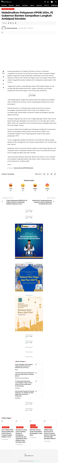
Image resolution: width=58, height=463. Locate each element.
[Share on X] (11, 23)
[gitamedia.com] (6, 2)
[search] (45, 2)
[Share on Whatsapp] (13, 23)
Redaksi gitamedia (12, 28)
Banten (33, 425)
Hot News (17, 388)
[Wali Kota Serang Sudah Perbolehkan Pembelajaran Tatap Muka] (36, 424)
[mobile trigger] (55, 1)
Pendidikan (5, 8)
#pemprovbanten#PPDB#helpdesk (23, 168)
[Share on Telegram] (15, 23)
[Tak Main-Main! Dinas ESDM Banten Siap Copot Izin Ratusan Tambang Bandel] (39, 375)
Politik (11, 8)
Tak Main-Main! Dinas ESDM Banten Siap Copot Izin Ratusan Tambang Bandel (24, 374)
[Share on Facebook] (8, 23)
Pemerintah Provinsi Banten (22, 378)
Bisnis (16, 369)
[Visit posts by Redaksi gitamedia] (4, 28)
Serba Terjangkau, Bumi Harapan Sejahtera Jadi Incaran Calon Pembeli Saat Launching (24, 366)
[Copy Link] (54, 174)
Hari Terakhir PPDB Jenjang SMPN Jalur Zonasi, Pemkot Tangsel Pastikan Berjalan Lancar (8, 433)
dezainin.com (36, 461)
